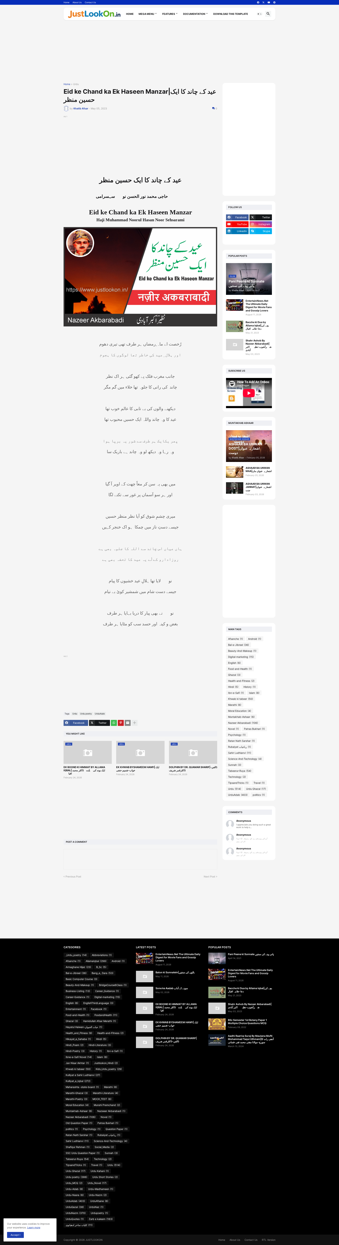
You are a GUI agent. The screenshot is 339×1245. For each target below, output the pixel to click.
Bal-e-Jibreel (238, 644)
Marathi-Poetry (76, 1098)
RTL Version (268, 1239)
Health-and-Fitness (241, 680)
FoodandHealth (105, 1015)
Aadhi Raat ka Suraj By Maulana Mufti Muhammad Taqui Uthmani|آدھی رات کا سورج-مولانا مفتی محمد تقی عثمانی (251, 1039)
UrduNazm (76, 1212)
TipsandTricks (238, 782)
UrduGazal (75, 1206)
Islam (254, 692)
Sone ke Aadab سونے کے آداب (172, 988)
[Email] (128, 723)
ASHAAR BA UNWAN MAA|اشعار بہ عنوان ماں (259, 469)
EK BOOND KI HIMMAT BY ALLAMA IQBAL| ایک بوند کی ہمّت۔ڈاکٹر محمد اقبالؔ (84, 770)
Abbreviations (102, 955)
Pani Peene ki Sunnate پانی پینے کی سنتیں (251, 954)
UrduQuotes (75, 1218)
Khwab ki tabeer (240, 698)
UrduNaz (96, 1206)
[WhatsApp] (114, 723)
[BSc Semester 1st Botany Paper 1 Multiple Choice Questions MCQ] (217, 1024)
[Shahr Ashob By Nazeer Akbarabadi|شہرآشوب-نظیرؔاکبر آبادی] (234, 344)
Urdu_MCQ (74, 1182)
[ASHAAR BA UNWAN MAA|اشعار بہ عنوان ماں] (234, 472)
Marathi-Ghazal (77, 1092)
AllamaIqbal (96, 961)
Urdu (76, 84)
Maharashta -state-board (82, 1086)
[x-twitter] (263, 2)
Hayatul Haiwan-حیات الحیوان (84, 1027)
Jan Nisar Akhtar (77, 1062)
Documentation (194, 13)
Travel (259, 782)
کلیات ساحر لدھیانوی (79, 1224)
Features (168, 13)
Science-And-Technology (245, 758)
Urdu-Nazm (98, 1194)
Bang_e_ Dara (102, 973)
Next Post (209, 876)
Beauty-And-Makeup (242, 650)
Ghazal (234, 674)
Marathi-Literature (105, 1092)
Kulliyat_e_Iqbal (78, 1080)
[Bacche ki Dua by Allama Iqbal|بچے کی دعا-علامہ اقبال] (234, 326)
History (249, 686)
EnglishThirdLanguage (98, 1003)
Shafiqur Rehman (78, 1146)
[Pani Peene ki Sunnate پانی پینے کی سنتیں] (217, 958)
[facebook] (258, 2)
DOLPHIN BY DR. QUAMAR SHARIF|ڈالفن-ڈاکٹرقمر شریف (193, 769)
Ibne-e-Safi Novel (79, 1056)
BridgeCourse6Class (113, 985)
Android (254, 638)
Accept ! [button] (15, 1234)
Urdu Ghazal (256, 788)
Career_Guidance (107, 991)
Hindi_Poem (75, 1044)
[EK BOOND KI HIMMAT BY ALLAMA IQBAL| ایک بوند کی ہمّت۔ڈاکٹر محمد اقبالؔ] (144, 1008)
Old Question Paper (79, 1122)
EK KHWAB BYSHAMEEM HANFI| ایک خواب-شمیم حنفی (137, 769)
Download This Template (230, 13)
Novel (233, 728)
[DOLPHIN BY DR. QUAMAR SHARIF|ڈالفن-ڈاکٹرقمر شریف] (144, 1042)
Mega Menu (146, 13)
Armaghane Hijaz (78, 967)
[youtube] (269, 2)
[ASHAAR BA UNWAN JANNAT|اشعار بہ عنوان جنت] (234, 488)
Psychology (237, 734)
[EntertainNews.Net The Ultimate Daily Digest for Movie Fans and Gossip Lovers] (234, 305)
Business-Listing (78, 991)
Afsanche (235, 638)
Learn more (33, 1227)
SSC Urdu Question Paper (83, 1152)
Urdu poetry (86, 713)
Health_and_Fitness (79, 1033)
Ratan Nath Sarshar (241, 740)
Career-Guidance (77, 997)
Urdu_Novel (97, 1182)
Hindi (233, 686)
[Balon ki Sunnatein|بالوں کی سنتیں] (144, 976)
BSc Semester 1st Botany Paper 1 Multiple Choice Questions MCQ (247, 1021)
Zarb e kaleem (101, 1218)
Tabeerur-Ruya (239, 770)
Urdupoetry (99, 1212)
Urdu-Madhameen (100, 1188)
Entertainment (76, 1009)
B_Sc (101, 967)
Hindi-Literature (100, 1044)
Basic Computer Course (81, 979)
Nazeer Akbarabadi (243, 722)
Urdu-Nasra (75, 1194)
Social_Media (104, 1146)
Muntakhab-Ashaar (241, 716)
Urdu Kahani (100, 1170)
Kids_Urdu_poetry (109, 1068)
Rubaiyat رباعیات (239, 746)
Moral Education (239, 710)
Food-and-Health (240, 668)
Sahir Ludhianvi (239, 752)
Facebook (98, 1009)
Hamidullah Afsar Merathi (99, 1021)
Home (66, 2)
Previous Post (73, 876)
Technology (237, 776)
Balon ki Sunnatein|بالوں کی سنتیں (175, 972)
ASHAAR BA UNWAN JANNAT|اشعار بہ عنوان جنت (258, 487)
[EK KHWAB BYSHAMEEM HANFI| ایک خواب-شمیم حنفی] (144, 1026)
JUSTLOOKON (94, 1239)
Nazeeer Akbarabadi (111, 1110)
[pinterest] (274, 2)
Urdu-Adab (74, 1188)
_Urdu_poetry (76, 955)
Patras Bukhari (254, 728)
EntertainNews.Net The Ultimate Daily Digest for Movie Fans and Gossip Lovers (259, 305)
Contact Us (90, 2)
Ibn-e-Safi (236, 692)
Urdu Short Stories (105, 1176)
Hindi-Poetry (75, 1050)
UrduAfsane (99, 1200)
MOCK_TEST (102, 1098)
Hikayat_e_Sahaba (78, 1039)
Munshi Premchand (107, 1104)
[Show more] (135, 723)
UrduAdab (100, 713)
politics (259, 794)
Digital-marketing (241, 656)
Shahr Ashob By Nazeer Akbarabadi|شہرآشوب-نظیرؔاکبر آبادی (259, 345)
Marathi (234, 704)
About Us (77, 2)
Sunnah (234, 764)
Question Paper (116, 1128)
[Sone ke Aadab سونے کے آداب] (144, 992)
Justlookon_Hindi (106, 1062)
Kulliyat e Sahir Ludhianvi (83, 1074)
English (234, 662)
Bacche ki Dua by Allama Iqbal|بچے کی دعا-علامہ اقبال (257, 325)
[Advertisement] (169, 53)
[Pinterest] (121, 723)
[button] (260, 14)
